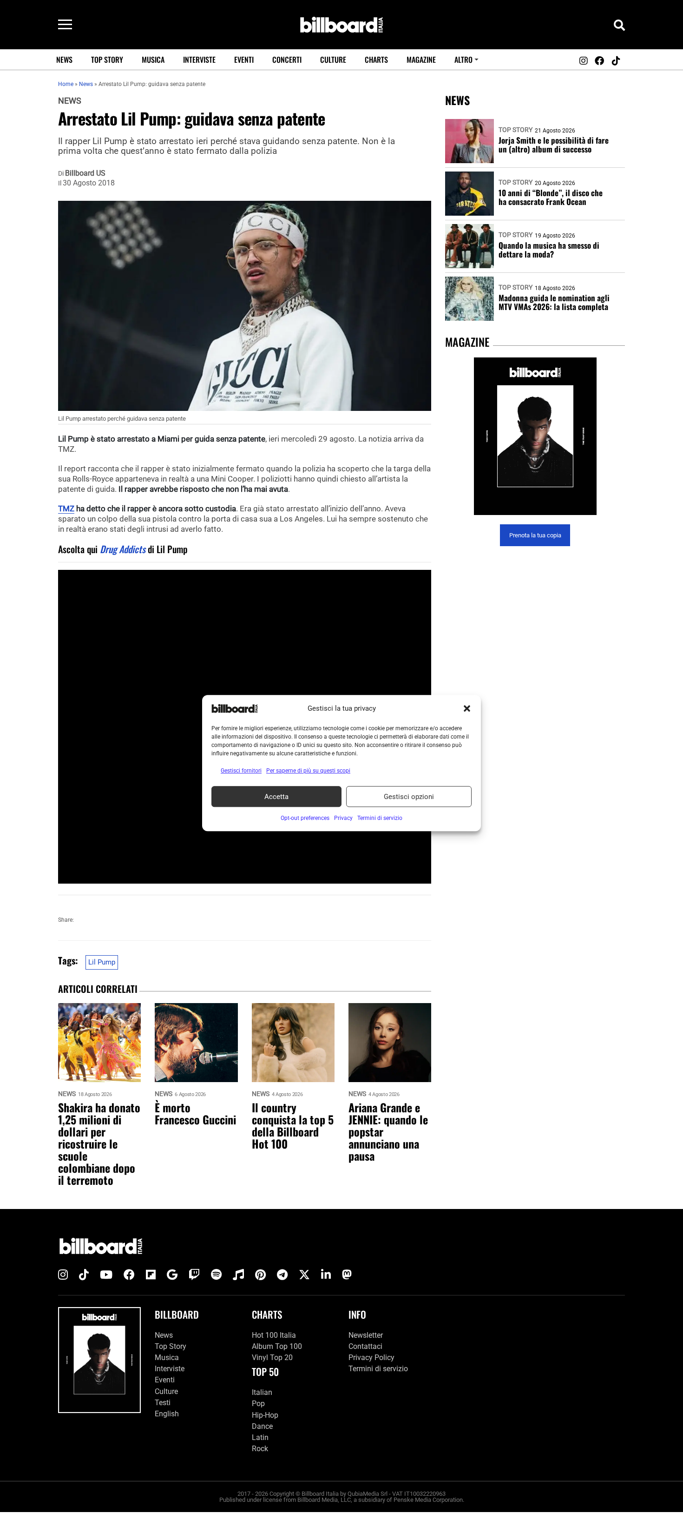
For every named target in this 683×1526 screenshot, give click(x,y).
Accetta (276, 797)
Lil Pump (101, 962)
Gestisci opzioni (409, 797)
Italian (262, 1392)
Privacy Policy (371, 1357)
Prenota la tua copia (535, 535)
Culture (333, 59)
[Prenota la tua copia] (535, 436)
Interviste (199, 59)
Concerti (287, 59)
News (64, 59)
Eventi (244, 59)
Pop (258, 1403)
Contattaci (365, 1346)
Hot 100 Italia (274, 1335)
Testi (163, 1402)
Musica (153, 59)
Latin (260, 1437)
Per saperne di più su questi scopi (308, 770)
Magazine (421, 59)
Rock (260, 1448)
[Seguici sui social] (583, 61)
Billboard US (85, 173)
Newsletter (365, 1335)
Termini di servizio (378, 1368)
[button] (467, 708)
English (167, 1413)
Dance (262, 1426)
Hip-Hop (265, 1415)
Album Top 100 (277, 1346)
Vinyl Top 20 (272, 1357)
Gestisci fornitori (241, 770)
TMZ (66, 508)
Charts (376, 59)
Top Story (107, 59)
